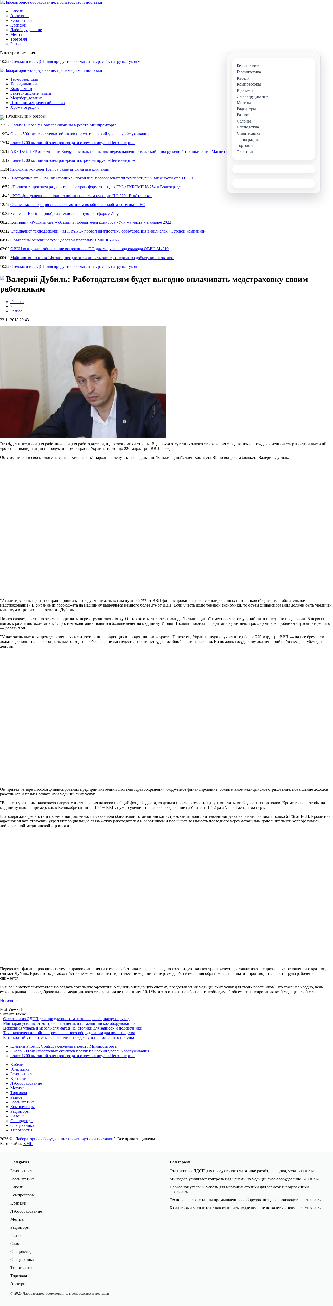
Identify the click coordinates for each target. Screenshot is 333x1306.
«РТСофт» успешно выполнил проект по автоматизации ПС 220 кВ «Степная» (81, 196)
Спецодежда (21, 1120)
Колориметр (21, 88)
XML (28, 1143)
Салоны (17, 1116)
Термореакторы (24, 79)
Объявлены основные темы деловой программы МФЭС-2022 (65, 240)
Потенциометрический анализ (37, 102)
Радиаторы (20, 1111)
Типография (21, 1130)
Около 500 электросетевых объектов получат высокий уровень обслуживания (79, 134)
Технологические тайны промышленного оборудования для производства (69, 1033)
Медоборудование (26, 98)
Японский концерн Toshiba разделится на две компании (60, 169)
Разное (16, 44)
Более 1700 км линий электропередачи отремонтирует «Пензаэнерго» (72, 142)
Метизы (17, 34)
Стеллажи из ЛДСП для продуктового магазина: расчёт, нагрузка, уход (73, 61)
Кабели (16, 11)
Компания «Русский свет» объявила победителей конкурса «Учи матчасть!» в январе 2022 (90, 222)
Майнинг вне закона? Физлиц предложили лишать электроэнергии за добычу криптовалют (92, 257)
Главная (17, 301)
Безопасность (22, 20)
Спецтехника (22, 1125)
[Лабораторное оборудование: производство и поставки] (51, 2)
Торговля (18, 39)
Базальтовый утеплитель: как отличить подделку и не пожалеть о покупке (69, 1037)
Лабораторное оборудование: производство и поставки (64, 1139)
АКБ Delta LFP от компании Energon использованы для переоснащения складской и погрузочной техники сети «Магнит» (118, 151)
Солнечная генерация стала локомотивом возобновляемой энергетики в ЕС (77, 204)
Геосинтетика (22, 1102)
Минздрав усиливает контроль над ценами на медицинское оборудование (69, 1023)
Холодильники (23, 84)
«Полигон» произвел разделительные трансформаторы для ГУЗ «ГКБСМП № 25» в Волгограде (95, 187)
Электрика (19, 16)
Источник (9, 1000)
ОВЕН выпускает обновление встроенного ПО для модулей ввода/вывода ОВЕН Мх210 (89, 249)
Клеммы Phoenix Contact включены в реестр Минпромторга (63, 125)
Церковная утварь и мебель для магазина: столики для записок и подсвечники (72, 1028)
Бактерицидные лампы (30, 93)
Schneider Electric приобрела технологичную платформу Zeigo (65, 213)
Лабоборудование (26, 30)
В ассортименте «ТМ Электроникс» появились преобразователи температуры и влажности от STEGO (101, 178)
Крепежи (18, 25)
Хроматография (24, 107)
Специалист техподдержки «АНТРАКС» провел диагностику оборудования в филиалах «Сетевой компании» (108, 231)
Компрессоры (22, 1106)
